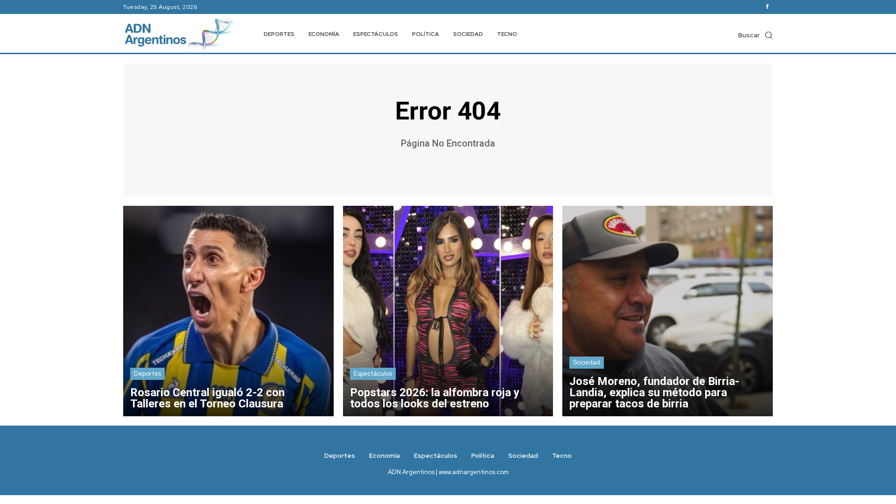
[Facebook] (767, 7)
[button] (755, 35)
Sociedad (586, 362)
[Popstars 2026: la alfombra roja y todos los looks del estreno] (448, 311)
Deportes (147, 374)
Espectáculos (373, 374)
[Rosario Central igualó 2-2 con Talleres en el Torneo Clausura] (228, 311)
